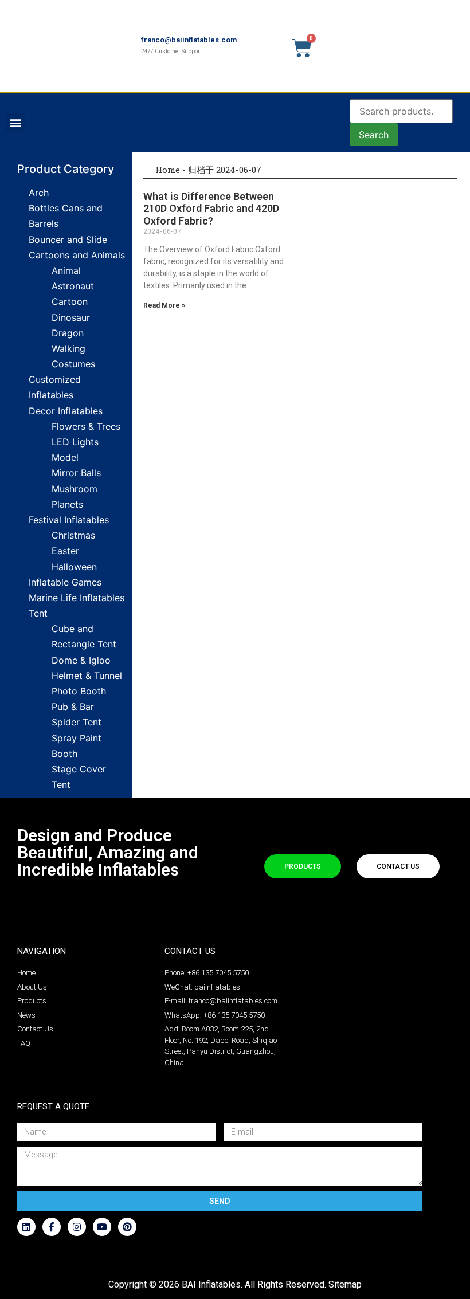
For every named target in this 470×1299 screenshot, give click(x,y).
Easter (65, 550)
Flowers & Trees (86, 426)
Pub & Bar (73, 706)
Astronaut (73, 286)
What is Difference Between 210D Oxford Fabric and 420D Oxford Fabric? (211, 208)
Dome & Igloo (81, 660)
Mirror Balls (76, 472)
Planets (67, 504)
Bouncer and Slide (68, 239)
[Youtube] (102, 1227)
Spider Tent (76, 722)
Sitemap (345, 1284)
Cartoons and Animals (77, 255)
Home (166, 169)
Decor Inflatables (66, 411)
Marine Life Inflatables (76, 597)
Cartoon (70, 301)
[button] (15, 122)
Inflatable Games (65, 582)
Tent (38, 613)
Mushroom (74, 489)
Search (374, 134)
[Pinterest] (127, 1227)
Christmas (73, 535)
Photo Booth (79, 691)
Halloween (74, 566)
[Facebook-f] (51, 1227)
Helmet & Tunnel (87, 675)
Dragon (68, 333)
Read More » (164, 305)
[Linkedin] (26, 1227)
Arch (39, 192)
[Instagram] (77, 1227)
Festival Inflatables (69, 519)
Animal (66, 270)
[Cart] (302, 48)
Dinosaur (71, 317)
